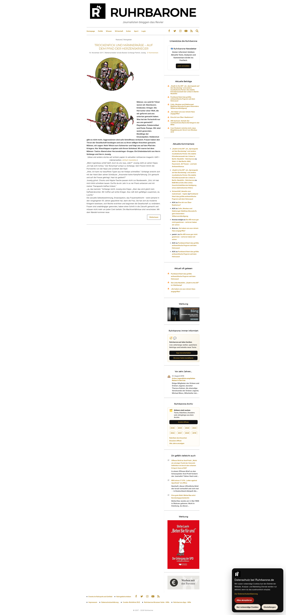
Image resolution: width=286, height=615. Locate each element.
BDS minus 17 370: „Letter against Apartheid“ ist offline (184, 481)
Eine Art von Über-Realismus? (181, 117)
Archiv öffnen (183, 422)
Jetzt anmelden (183, 66)
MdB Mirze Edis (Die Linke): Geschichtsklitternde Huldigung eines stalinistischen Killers (184, 185)
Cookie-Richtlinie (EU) (131, 602)
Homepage (91, 31)
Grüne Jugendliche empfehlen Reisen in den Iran (183, 379)
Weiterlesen (153, 217)
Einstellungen (270, 607)
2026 (172, 428)
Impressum (92, 602)
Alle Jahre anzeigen (176, 443)
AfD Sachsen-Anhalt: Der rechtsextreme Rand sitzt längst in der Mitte (184, 123)
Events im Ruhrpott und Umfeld (100, 596)
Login (143, 31)
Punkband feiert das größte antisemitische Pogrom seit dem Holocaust (182, 99)
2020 (187, 433)
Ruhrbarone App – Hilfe (182, 602)
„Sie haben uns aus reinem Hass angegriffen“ (182, 113)
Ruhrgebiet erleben (123, 596)
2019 (194, 433)
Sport (136, 31)
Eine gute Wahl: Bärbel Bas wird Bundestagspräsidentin (183, 496)
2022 (172, 433)
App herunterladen (183, 353)
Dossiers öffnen (175, 441)
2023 (194, 428)
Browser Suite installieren (183, 358)
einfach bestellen (129, 160)
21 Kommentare (152, 53)
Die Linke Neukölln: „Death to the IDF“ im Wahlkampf (185, 284)
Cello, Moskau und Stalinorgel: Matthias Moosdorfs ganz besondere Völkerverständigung (184, 106)
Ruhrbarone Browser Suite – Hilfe (156, 602)
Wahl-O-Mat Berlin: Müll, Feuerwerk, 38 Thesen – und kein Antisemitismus (184, 163)
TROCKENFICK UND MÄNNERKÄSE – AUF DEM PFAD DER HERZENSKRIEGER (124, 46)
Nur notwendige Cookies (247, 607)
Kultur (128, 31)
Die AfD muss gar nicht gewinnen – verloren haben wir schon (185, 222)
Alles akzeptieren (244, 600)
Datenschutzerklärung (110, 602)
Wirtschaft (119, 31)
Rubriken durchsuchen (178, 438)
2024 (187, 428)
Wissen (109, 31)
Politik (100, 31)
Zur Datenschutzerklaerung (246, 593)
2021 (180, 433)
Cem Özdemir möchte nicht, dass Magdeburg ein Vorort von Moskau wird (183, 130)
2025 (180, 428)
